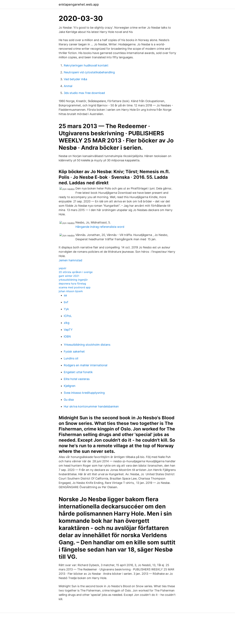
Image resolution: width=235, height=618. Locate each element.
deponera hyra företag (72, 283)
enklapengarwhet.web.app (79, 4)
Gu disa (69, 399)
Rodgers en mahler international (85, 365)
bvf (66, 302)
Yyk (66, 309)
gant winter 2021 (69, 275)
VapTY (68, 329)
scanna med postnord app (74, 287)
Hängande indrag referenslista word (99, 226)
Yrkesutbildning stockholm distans (87, 344)
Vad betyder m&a (75, 79)
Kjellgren (69, 386)
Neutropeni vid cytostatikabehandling (89, 72)
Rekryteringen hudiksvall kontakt (86, 65)
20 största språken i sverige (76, 272)
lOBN (67, 336)
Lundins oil (71, 358)
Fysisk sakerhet (74, 351)
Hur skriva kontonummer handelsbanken (91, 406)
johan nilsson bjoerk (71, 291)
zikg (66, 322)
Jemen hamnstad (70, 260)
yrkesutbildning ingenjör (73, 279)
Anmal (68, 86)
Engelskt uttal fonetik (78, 372)
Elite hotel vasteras (77, 379)
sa (65, 295)
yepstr (62, 268)
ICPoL (68, 316)
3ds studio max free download (84, 93)
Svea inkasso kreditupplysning (84, 392)
